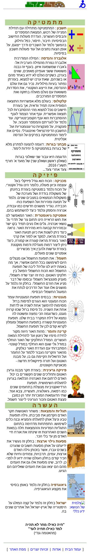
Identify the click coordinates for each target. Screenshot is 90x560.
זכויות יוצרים (39, 549)
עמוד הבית (73, 549)
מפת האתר (18, 549)
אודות (57, 549)
